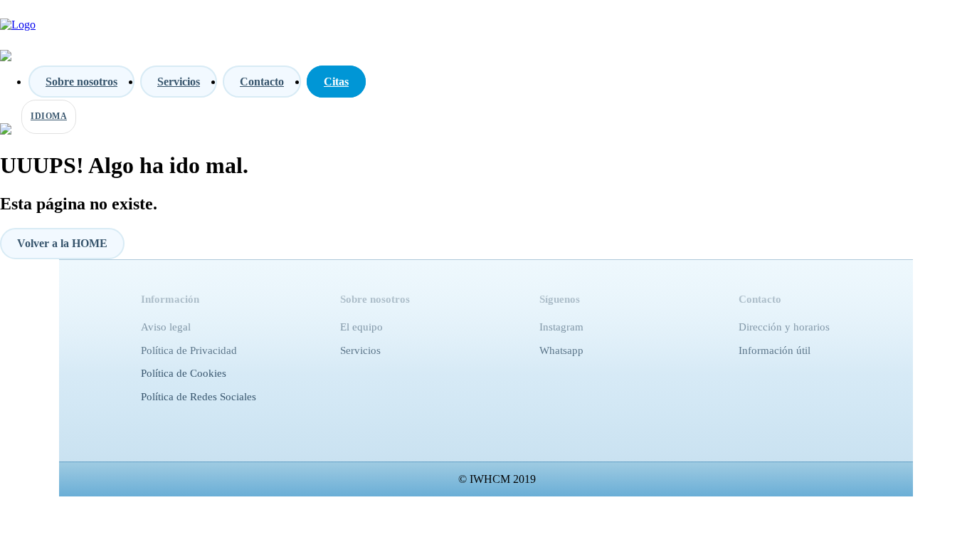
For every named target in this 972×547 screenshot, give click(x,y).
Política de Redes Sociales (198, 396)
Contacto (262, 81)
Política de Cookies (183, 373)
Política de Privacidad (189, 350)
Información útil (774, 350)
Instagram (561, 327)
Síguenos (559, 299)
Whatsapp (561, 350)
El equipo (361, 327)
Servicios (178, 81)
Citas (336, 81)
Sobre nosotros (81, 81)
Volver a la (62, 243)
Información (170, 299)
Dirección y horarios (784, 327)
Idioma (49, 116)
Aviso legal (166, 327)
